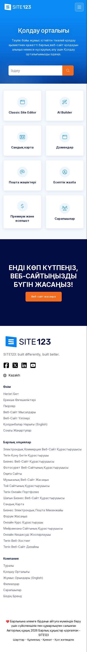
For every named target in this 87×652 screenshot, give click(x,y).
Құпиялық (33, 639)
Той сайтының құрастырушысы (26, 486)
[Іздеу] (68, 70)
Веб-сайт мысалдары (19, 412)
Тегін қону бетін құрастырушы (26, 455)
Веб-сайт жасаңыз (43, 296)
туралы (8, 566)
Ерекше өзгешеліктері (19, 400)
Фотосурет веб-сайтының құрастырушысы (35, 467)
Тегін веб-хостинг (16, 541)
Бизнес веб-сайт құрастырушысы (28, 461)
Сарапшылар (12, 590)
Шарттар (18, 639)
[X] (15, 365)
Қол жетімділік (64, 639)
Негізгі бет (11, 394)
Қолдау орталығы (16, 572)
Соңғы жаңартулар (17, 430)
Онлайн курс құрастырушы (23, 522)
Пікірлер (9, 406)
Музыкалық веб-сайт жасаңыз (26, 480)
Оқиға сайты (12, 474)
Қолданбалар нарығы (25, 424)
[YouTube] (33, 365)
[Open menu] (79, 7)
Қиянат (47, 639)
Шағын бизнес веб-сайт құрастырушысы (34, 498)
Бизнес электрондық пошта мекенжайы (33, 510)
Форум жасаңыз (15, 516)
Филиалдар (11, 584)
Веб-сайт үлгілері (16, 418)
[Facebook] (6, 365)
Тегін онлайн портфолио (21, 492)
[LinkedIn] (24, 365)
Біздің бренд (12, 596)
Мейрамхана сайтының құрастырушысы (33, 528)
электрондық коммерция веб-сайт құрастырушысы (42, 449)
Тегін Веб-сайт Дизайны (21, 547)
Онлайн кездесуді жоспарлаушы (27, 534)
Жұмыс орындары (23, 578)
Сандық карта (13, 504)
